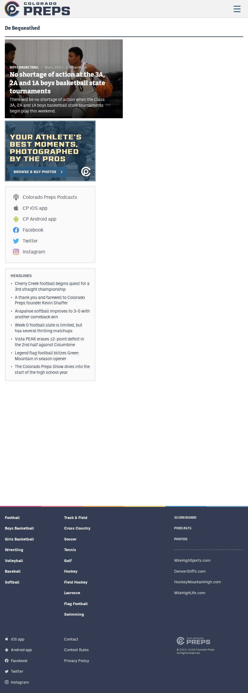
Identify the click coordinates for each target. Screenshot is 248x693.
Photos (181, 539)
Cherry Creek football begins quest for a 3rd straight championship (52, 286)
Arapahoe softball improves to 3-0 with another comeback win (52, 314)
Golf (68, 560)
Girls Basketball (19, 539)
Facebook (33, 230)
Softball (12, 582)
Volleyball (14, 560)
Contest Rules (76, 650)
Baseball (13, 571)
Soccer (70, 539)
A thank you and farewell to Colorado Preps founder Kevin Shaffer (50, 300)
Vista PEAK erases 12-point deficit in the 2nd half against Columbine (49, 341)
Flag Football (76, 603)
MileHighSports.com (192, 560)
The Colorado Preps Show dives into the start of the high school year (52, 369)
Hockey (70, 571)
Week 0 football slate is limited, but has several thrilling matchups (48, 328)
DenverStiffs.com (190, 571)
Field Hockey (75, 582)
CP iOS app (35, 208)
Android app (21, 650)
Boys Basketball (19, 528)
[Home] (37, 9)
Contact (71, 639)
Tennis (70, 549)
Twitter (30, 241)
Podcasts (182, 528)
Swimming (74, 614)
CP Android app (39, 219)
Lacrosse (72, 593)
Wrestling (14, 549)
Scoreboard (185, 518)
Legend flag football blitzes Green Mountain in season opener (47, 355)
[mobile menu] (237, 9)
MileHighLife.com (189, 593)
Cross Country (77, 528)
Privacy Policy (76, 660)
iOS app (17, 639)
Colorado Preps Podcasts (50, 197)
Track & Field (75, 517)
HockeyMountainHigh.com (197, 582)
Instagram (34, 252)
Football (12, 517)
